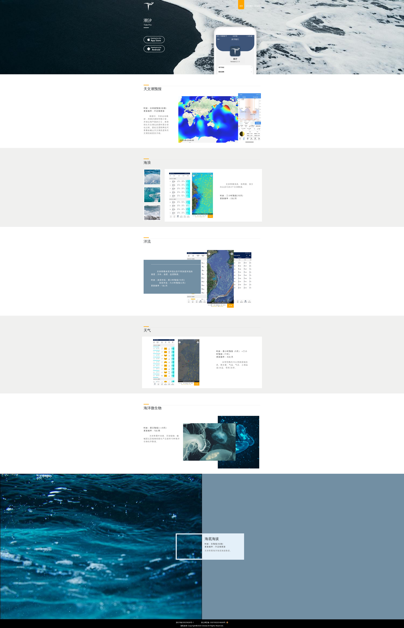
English (257, 6)
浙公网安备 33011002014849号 (213, 622)
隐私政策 (184, 626)
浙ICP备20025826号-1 (185, 622)
